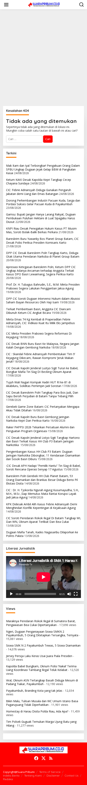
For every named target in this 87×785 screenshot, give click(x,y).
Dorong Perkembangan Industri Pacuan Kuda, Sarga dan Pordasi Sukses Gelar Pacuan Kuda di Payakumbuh (43, 202)
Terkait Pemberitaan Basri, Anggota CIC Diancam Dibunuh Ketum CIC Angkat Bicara (38, 311)
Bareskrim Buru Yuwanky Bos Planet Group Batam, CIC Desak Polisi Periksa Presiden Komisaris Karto (42, 240)
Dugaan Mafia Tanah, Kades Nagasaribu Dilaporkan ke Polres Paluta (42, 534)
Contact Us (71, 775)
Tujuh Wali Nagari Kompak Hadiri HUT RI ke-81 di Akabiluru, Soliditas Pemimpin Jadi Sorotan (38, 384)
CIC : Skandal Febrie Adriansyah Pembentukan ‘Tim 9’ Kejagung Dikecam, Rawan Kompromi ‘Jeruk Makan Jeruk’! (40, 357)
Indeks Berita (11, 775)
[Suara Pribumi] (44, 4)
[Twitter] (43, 758)
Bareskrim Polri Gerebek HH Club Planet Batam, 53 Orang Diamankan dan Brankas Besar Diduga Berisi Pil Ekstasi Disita (42, 479)
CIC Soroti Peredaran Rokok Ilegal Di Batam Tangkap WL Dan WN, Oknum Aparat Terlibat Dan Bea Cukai (43, 520)
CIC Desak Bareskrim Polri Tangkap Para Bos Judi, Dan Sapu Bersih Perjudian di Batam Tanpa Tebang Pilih (42, 394)
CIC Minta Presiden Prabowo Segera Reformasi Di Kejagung (39, 335)
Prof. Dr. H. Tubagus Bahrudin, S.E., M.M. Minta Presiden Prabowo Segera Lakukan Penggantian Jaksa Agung (43, 286)
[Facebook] (36, 758)
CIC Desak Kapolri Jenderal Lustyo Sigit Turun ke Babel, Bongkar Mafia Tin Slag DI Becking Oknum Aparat (42, 370)
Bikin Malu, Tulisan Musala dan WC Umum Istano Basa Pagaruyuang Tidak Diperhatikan (42, 703)
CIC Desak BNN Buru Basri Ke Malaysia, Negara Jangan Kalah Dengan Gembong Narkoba (42, 345)
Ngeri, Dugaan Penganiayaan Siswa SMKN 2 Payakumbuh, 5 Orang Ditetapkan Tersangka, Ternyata (42, 633)
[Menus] (6, 4)
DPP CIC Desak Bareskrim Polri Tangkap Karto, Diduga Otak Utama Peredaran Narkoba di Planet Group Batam (42, 254)
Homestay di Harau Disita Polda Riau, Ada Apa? (37, 711)
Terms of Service (49, 772)
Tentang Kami (33, 775)
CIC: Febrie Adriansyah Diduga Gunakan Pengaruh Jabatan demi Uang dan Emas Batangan (38, 191)
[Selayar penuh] (76, 594)
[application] (43, 577)
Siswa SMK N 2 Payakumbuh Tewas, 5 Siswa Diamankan (43, 645)
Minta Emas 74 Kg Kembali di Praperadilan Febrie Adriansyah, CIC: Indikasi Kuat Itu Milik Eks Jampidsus (40, 321)
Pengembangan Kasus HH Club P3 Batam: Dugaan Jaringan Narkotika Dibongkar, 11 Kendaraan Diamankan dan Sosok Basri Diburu (43, 455)
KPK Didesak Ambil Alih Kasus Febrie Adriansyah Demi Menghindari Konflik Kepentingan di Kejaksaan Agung (41, 506)
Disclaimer (53, 775)
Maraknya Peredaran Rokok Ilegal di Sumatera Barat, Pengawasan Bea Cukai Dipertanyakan (41, 623)
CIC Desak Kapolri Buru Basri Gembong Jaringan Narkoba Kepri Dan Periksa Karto (37, 418)
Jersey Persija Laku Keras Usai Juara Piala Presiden (39, 656)
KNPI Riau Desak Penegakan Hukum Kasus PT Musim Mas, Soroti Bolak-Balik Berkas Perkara (41, 230)
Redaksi (8, 779)
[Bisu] (69, 594)
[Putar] (11, 594)
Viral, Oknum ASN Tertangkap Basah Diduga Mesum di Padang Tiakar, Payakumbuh (42, 682)
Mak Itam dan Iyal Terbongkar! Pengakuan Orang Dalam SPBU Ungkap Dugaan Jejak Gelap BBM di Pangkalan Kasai (43, 169)
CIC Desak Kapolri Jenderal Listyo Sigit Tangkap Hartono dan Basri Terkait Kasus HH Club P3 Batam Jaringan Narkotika (43, 441)
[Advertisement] (43, 57)
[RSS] (50, 758)
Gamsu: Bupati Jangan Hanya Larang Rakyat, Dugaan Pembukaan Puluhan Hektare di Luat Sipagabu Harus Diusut (41, 218)
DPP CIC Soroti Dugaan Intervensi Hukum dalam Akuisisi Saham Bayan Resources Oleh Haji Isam (43, 300)
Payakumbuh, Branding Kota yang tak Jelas (34, 690)
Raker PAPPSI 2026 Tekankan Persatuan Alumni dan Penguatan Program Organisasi (40, 429)
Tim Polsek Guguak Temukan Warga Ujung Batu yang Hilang (41, 723)
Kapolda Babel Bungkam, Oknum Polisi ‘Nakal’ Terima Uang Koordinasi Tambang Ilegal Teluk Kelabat (41, 668)
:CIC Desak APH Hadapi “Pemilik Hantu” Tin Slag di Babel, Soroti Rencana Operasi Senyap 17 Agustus (43, 467)
